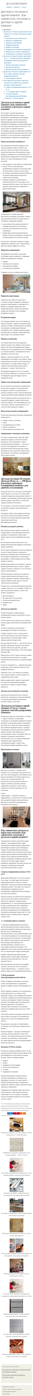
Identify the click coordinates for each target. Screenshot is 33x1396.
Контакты (5, 1389)
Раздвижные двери (12, 45)
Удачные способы (20, 1108)
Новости (17, 7)
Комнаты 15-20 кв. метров (14, 98)
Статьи (23, 7)
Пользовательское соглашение (15, 1389)
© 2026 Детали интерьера (8, 1386)
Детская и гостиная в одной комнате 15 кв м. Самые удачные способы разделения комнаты (17, 74)
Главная (9, 7)
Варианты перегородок (14, 43)
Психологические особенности (16, 38)
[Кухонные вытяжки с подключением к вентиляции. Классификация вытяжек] (16, 1191)
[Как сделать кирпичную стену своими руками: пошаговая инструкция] (16, 1211)
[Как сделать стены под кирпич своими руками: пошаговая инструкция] (16, 1332)
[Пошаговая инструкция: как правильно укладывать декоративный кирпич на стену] (16, 1292)
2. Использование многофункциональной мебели (16, 95)
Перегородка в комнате (14, 78)
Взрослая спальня (9, 1110)
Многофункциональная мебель (21, 1110)
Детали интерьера (16, 3)
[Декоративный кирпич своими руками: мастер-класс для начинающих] (16, 1312)
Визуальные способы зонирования (18, 52)
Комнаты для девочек (11, 1108)
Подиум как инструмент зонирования (18, 49)
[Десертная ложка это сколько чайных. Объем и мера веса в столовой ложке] (16, 1130)
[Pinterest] (16, 1113)
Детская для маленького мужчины (17, 69)
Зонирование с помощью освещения (18, 54)
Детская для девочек (13, 67)
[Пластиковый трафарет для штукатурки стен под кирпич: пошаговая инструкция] (16, 1251)
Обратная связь (6, 1393)
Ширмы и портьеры (12, 47)
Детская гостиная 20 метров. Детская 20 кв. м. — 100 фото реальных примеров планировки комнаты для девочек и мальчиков (17, 59)
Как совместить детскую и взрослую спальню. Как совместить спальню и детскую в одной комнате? (16, 82)
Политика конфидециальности (9, 1391)
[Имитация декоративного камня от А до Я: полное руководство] (16, 1231)
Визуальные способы (6, 1106)
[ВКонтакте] (10, 1113)
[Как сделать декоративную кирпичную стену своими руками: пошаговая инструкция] (16, 1171)
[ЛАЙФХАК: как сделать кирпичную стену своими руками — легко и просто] (16, 1150)
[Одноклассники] (23, 1113)
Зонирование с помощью (17, 1106)
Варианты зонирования (14, 40)
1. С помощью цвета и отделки (16, 91)
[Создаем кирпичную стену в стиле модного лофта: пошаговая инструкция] (16, 1352)
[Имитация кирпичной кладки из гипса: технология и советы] (16, 1271)
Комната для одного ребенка (15, 65)
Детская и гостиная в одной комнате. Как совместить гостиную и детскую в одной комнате (18, 34)
